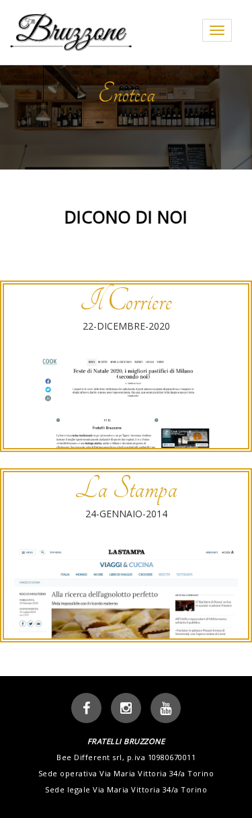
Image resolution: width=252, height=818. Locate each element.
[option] (126, 115)
